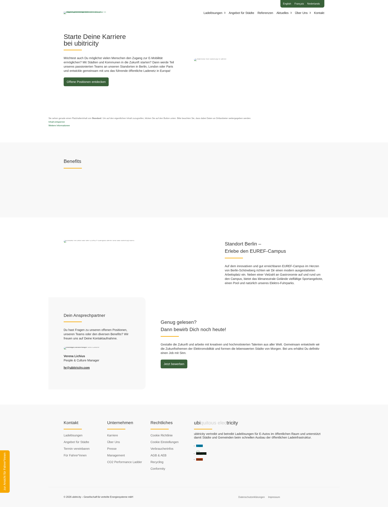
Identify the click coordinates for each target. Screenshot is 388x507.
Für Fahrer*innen (75, 455)
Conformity (158, 468)
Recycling (157, 462)
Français (299, 4)
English (287, 4)
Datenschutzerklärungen (251, 497)
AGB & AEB (158, 455)
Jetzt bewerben (174, 364)
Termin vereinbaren (77, 448)
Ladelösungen (213, 13)
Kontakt (319, 13)
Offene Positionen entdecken (86, 81)
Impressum (274, 497)
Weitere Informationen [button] (59, 125)
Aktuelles (282, 13)
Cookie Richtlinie (162, 435)
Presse (112, 448)
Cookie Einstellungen (165, 442)
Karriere (112, 435)
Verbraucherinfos (162, 448)
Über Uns (301, 13)
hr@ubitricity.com (77, 367)
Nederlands (313, 4)
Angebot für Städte (241, 13)
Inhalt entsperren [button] (56, 122)
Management (116, 455)
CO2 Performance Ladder (124, 462)
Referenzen (265, 13)
